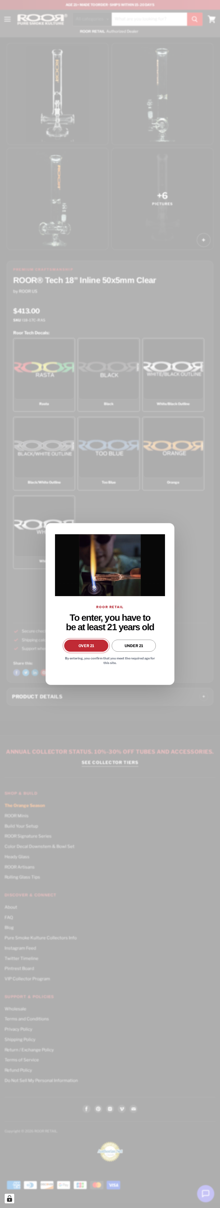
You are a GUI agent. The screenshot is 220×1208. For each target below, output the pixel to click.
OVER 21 (86, 645)
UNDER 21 (134, 645)
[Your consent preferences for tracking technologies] (9, 1198)
